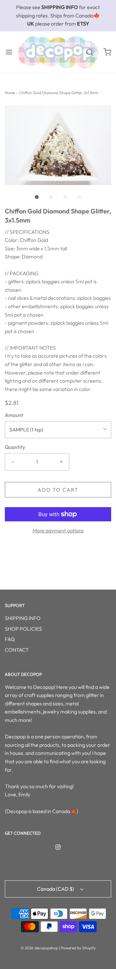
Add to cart (58, 489)
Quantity (15, 447)
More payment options (58, 530)
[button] (58, 145)
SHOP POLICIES (23, 629)
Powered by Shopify (78, 947)
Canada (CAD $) (56, 889)
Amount (14, 415)
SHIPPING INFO (23, 618)
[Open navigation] (9, 52)
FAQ (10, 639)
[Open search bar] (89, 52)
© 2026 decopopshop (39, 947)
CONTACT (17, 650)
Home (10, 92)
